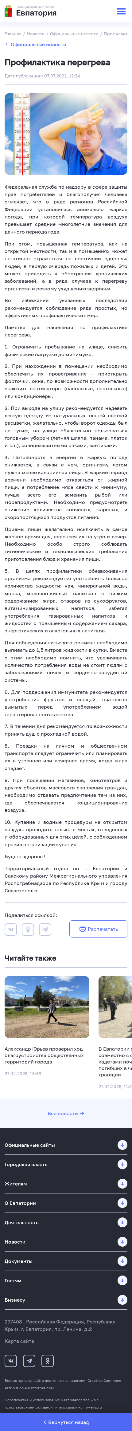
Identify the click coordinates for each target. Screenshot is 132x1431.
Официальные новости (38, 44)
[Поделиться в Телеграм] (45, 930)
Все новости (63, 1113)
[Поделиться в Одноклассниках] (28, 930)
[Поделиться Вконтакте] (11, 930)
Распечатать (103, 929)
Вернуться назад (68, 1422)
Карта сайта (19, 1341)
